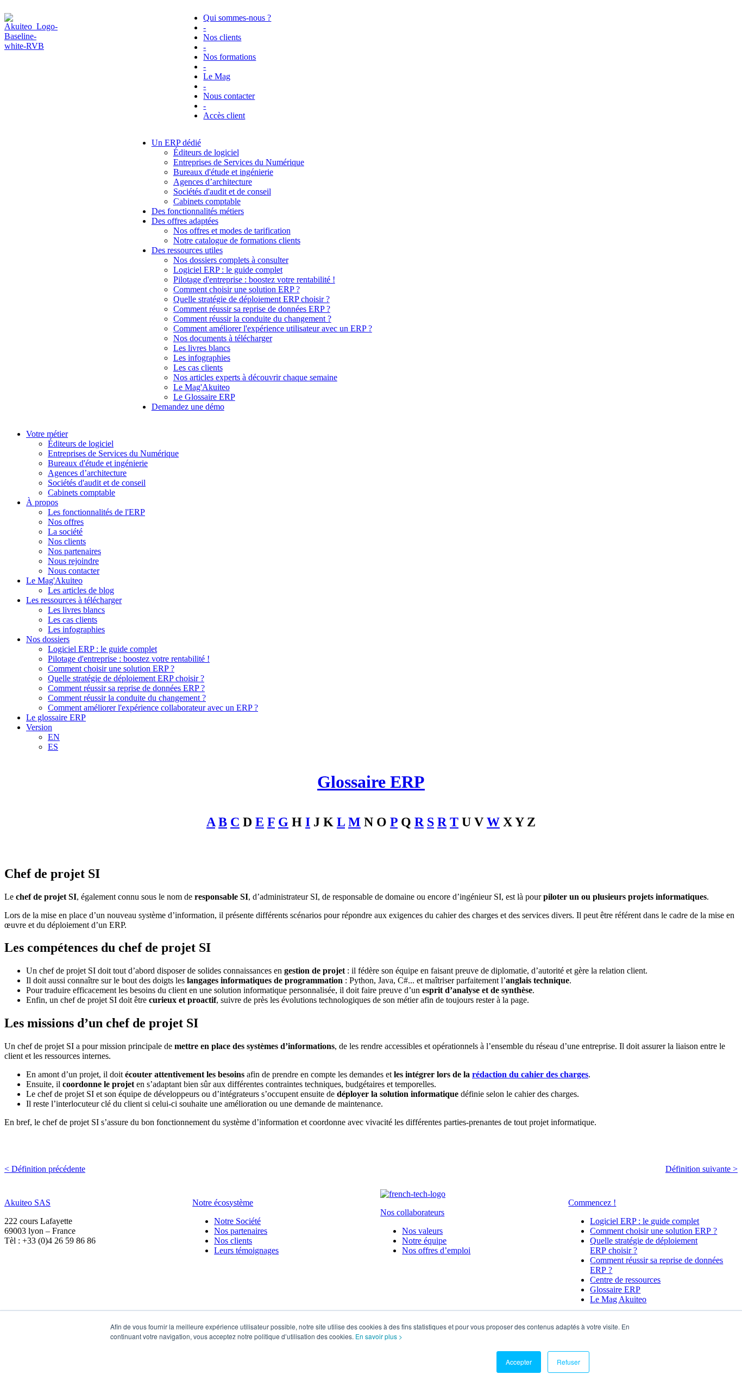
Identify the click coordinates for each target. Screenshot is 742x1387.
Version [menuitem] (39, 727)
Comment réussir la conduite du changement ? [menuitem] (252, 318)
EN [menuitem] (54, 737)
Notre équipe (424, 1240)
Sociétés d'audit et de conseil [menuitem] (222, 191)
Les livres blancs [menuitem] (201, 348)
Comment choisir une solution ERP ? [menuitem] (236, 289)
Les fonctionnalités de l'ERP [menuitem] (96, 512)
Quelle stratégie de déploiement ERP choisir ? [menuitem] (251, 299)
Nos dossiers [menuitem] (48, 639)
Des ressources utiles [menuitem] (187, 250)
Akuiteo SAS (27, 1202)
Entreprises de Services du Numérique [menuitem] (238, 162)
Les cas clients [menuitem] (198, 367)
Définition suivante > (701, 1168)
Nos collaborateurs (412, 1212)
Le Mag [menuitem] (216, 76)
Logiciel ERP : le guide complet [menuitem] (227, 269)
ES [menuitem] (53, 746)
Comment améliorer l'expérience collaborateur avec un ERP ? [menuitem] (153, 707)
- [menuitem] (204, 27)
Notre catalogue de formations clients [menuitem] (236, 240)
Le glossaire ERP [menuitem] (56, 717)
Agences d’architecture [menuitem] (212, 181)
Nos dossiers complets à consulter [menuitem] (230, 260)
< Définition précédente (44, 1168)
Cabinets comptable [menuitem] (207, 201)
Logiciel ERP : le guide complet (644, 1221)
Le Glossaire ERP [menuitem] (204, 396)
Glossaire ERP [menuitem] (615, 1289)
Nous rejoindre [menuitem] (73, 561)
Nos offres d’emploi (436, 1250)
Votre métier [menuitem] (47, 433)
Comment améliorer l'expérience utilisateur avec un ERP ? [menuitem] (272, 328)
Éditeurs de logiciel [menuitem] (206, 152)
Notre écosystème (222, 1202)
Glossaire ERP (371, 782)
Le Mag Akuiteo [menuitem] (618, 1299)
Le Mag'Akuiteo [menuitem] (201, 387)
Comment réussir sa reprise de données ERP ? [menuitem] (251, 308)
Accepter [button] (519, 1361)
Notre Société (237, 1221)
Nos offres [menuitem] (66, 521)
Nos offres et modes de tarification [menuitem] (232, 230)
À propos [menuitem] (42, 502)
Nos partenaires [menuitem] (74, 551)
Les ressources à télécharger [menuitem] (74, 600)
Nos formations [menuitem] (229, 56)
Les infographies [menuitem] (201, 357)
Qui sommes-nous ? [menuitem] (237, 17)
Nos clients (233, 1240)
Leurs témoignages (246, 1250)
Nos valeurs (422, 1230)
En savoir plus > (379, 1336)
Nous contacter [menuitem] (229, 96)
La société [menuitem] (65, 531)
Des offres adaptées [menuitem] (185, 220)
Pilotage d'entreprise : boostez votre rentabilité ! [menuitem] (254, 279)
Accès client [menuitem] (224, 115)
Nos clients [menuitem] (222, 37)
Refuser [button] (568, 1361)
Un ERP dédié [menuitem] (176, 142)
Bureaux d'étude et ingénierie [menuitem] (223, 172)
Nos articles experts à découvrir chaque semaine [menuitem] (255, 377)
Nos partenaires (240, 1230)
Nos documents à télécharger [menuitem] (222, 338)
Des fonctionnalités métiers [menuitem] (198, 211)
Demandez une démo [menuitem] (188, 406)
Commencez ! (592, 1202)
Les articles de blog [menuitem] (81, 590)
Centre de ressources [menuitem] (625, 1279)
